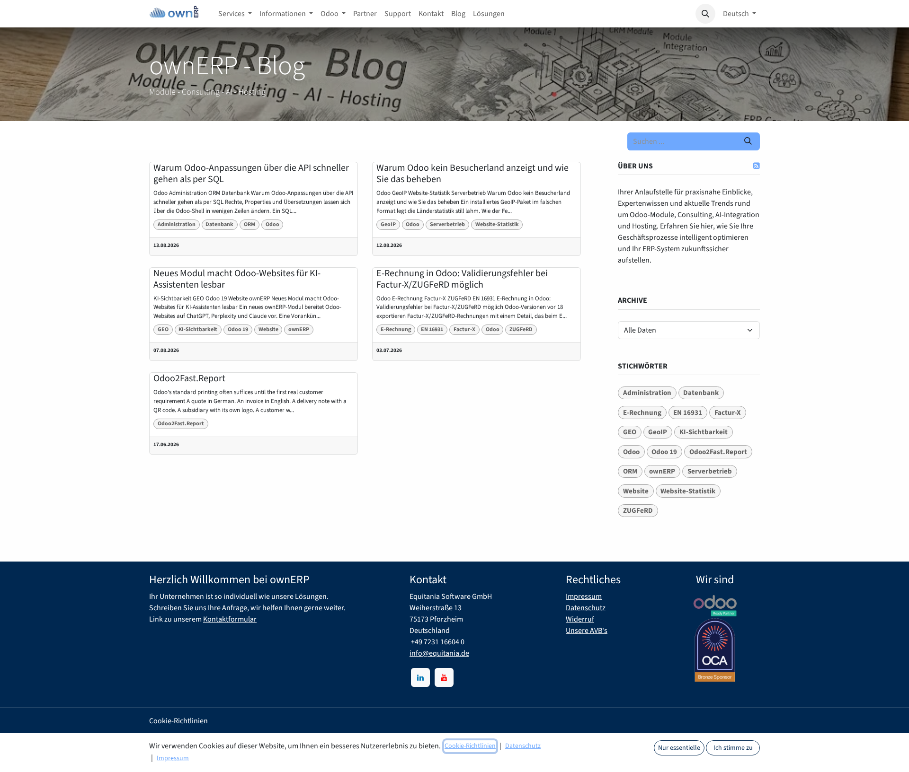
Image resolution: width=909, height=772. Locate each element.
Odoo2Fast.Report (189, 378)
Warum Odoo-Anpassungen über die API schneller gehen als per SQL (251, 173)
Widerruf (580, 619)
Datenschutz (586, 608)
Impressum (584, 596)
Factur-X (464, 329)
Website (268, 329)
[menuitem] (235, 13)
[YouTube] (444, 677)
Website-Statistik (497, 224)
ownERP (298, 329)
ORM (249, 224)
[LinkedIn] (420, 677)
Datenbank (219, 224)
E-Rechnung (396, 329)
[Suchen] (748, 141)
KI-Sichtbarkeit (197, 329)
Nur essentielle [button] (679, 748)
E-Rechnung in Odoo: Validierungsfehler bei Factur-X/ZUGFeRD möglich (462, 279)
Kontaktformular (230, 619)
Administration (177, 224)
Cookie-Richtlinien (178, 721)
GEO (163, 329)
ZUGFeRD (521, 329)
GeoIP (388, 224)
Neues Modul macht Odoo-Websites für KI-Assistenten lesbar (237, 279)
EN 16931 (432, 329)
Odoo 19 (238, 329)
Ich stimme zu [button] (733, 748)
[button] (705, 14)
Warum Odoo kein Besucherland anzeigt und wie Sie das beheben (472, 173)
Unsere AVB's (586, 630)
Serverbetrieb (447, 224)
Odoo (272, 224)
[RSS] (756, 165)
